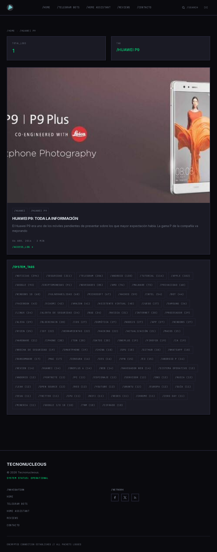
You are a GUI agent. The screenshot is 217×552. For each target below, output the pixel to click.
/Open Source (51, 386)
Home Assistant (18, 511)
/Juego (150, 303)
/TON (78, 340)
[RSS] (135, 497)
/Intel (153, 294)
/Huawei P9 (39, 210)
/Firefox (155, 340)
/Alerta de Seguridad (60, 312)
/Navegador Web (136, 368)
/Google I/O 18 (58, 405)
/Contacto (144, 7)
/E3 (147, 358)
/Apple (180, 275)
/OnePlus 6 (80, 368)
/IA (180, 340)
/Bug (94, 312)
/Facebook (26, 303)
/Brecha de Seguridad (35, 349)
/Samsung (176, 303)
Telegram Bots (17, 504)
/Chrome (145, 395)
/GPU (127, 349)
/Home (46, 7)
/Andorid (25, 377)
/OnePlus (127, 340)
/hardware (26, 340)
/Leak (23, 386)
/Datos (101, 340)
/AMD (117, 284)
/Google (24, 284)
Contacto (13, 525)
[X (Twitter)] (125, 497)
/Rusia (184, 377)
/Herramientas (75, 331)
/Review (24, 368)
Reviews (12, 518)
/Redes (120, 395)
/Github (151, 349)
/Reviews (123, 7)
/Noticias (27, 275)
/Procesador (177, 312)
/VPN (126, 358)
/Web (106, 368)
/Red (80, 386)
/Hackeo (128, 294)
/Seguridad (59, 275)
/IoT (47, 331)
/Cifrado (112, 405)
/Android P (173, 358)
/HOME (11, 30)
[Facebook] (115, 497)
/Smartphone (75, 349)
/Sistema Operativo (176, 368)
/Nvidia (118, 312)
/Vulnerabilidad (64, 294)
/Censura (80, 358)
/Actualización (140, 331)
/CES (104, 358)
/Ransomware (28, 358)
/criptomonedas (57, 284)
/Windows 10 (28, 294)
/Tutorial (152, 275)
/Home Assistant (98, 7)
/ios (80, 322)
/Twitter (48, 395)
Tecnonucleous (26, 464)
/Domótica (105, 322)
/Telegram (91, 275)
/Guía (183, 386)
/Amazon (80, 303)
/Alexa (24, 322)
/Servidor (135, 377)
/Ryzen (24, 331)
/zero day (173, 395)
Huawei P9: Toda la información (45, 218)
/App (157, 322)
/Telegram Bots (68, 7)
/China (104, 349)
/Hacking (107, 331)
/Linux (24, 312)
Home (10, 496)
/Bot (177, 294)
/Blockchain (52, 322)
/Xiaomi (54, 303)
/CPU (73, 395)
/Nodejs (133, 322)
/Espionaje (105, 377)
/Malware (142, 284)
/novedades (91, 284)
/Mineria (25, 405)
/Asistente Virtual (115, 303)
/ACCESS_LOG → (22, 246)
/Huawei (19, 210)
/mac (55, 358)
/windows (182, 322)
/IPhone (54, 340)
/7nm (88, 405)
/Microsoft (99, 294)
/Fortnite (54, 377)
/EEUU (23, 395)
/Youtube (104, 386)
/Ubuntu (132, 386)
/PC (79, 377)
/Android (121, 275)
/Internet (146, 312)
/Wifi (96, 395)
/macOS (172, 331)
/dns (160, 377)
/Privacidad (172, 284)
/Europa (158, 386)
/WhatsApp (179, 349)
